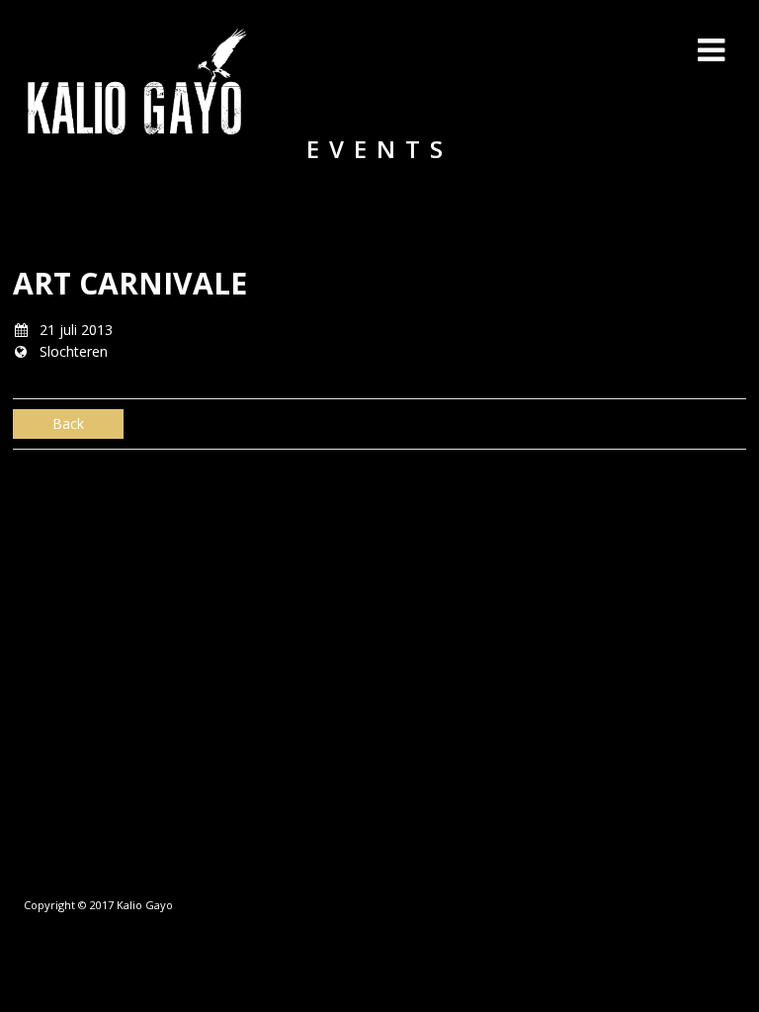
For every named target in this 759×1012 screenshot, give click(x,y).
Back (68, 423)
